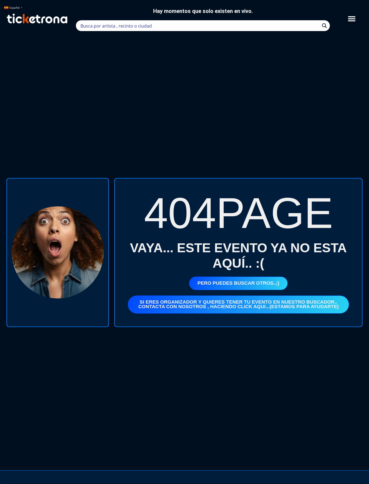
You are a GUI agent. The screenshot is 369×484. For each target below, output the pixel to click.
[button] (351, 19)
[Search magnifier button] (324, 25)
